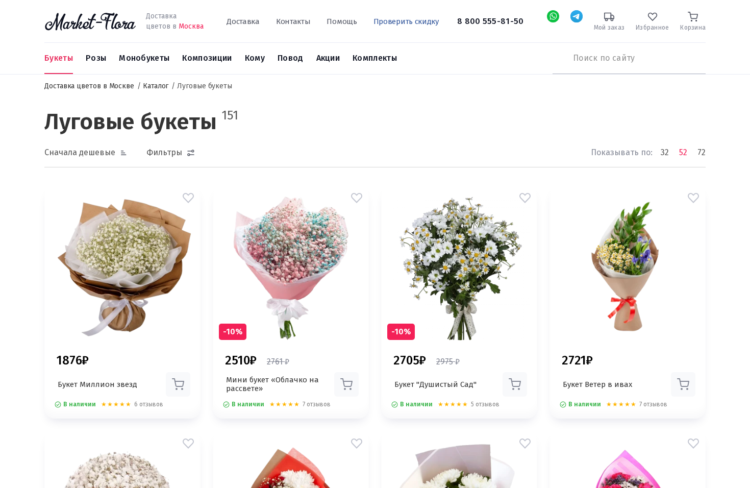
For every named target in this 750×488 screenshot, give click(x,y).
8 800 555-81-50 (490, 21)
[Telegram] (576, 16)
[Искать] (558, 58)
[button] (188, 198)
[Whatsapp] (553, 16)
